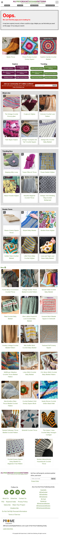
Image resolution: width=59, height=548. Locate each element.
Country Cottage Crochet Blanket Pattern (10, 347)
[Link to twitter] (12, 492)
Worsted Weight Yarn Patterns (22, 67)
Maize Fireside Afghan (11, 196)
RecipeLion (43, 501)
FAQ (2, 502)
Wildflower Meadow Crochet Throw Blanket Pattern (10, 374)
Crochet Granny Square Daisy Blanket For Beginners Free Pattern (15, 461)
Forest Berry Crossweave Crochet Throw (10, 291)
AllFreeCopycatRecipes (43, 503)
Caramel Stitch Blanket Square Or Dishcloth (49, 318)
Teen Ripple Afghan (11, 140)
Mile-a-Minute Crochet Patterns (8, 73)
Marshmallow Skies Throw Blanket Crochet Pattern (10, 403)
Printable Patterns (8, 68)
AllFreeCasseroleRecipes (43, 505)
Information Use (20, 87)
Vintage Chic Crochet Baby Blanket (47, 141)
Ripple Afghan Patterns (50, 77)
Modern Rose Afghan (47, 230)
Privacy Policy (23, 502)
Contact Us (22, 498)
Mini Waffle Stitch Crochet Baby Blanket (29, 347)
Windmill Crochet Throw (29, 430)
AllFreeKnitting (43, 494)
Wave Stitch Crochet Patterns (37, 73)
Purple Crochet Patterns (51, 73)
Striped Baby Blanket (29, 230)
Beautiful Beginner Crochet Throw (29, 197)
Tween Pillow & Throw (29, 172)
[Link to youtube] (23, 492)
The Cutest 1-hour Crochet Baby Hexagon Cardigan (48, 432)
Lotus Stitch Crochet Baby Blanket (29, 373)
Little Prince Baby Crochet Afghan (29, 257)
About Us (6, 498)
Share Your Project (18, 505)
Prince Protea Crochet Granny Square (29, 58)
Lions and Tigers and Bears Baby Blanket (47, 257)
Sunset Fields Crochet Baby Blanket (49, 291)
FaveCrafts (43, 490)
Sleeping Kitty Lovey (11, 172)
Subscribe (7, 505)
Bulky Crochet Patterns (37, 68)
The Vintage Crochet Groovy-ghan (11, 115)
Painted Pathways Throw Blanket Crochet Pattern (10, 431)
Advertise (14, 498)
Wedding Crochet (8, 77)
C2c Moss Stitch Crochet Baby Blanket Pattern (49, 373)
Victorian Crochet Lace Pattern (47, 115)
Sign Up (54, 85)
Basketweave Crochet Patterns (50, 67)
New (2, 267)
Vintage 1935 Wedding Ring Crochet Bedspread (47, 198)
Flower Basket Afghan (47, 172)
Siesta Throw (11, 57)
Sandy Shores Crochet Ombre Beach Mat (49, 402)
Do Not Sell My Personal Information (14, 511)
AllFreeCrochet (43, 492)
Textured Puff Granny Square (49, 347)
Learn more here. (8, 529)
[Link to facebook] (6, 492)
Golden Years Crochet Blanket (11, 257)
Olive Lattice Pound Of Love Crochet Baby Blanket (29, 319)
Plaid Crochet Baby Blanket (10, 318)
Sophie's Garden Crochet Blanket (48, 58)
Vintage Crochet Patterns (22, 77)
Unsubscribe (14, 508)
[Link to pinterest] (17, 492)
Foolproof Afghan (29, 114)
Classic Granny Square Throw (11, 232)
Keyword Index (11, 502)
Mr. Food (43, 499)
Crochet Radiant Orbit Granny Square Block (29, 402)
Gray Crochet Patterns (37, 77)
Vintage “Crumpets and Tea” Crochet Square (29, 141)
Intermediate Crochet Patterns (22, 73)
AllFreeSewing (43, 496)
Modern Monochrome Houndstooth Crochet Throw (44, 461)
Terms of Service (14, 514)
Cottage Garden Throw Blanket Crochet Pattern (29, 291)
